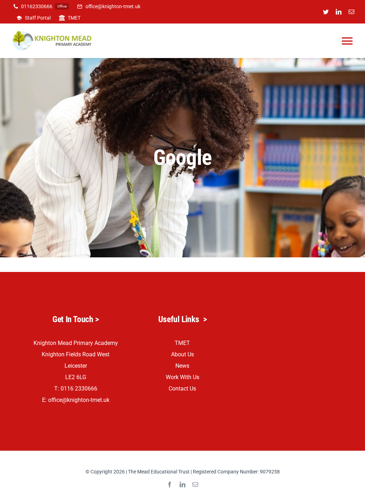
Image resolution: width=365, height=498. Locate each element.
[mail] (351, 12)
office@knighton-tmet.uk (78, 400)
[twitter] (326, 12)
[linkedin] (338, 12)
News (182, 365)
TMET (182, 343)
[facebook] (170, 484)
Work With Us (182, 377)
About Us (182, 354)
